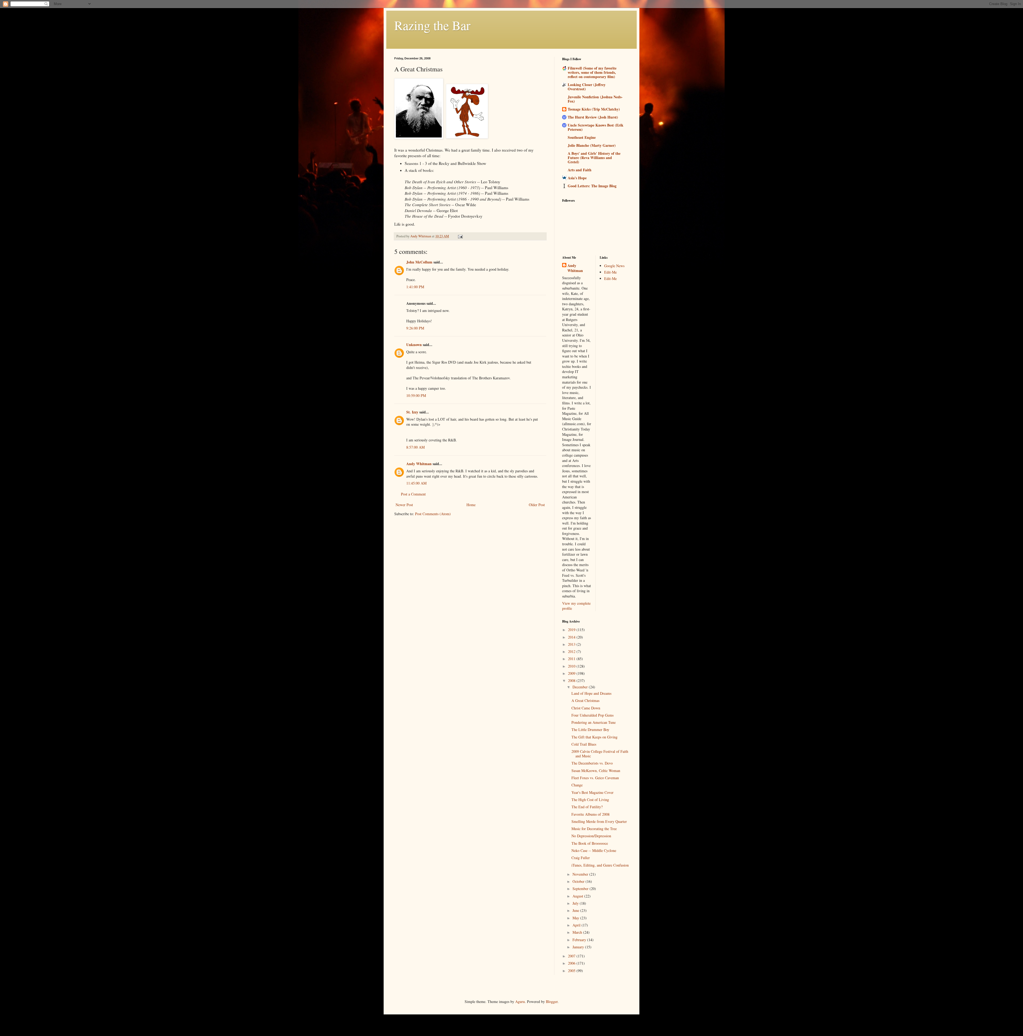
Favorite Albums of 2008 (590, 814)
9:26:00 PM (415, 328)
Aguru (520, 1001)
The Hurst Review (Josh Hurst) (593, 117)
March (578, 932)
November (581, 874)
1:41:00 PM (415, 286)
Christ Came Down (585, 707)
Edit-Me (610, 272)
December (581, 686)
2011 (572, 658)
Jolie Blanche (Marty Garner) (592, 145)
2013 (572, 644)
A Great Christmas (585, 700)
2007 (572, 955)
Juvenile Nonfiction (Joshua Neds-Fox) (595, 99)
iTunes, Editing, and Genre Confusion (600, 865)
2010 (572, 666)
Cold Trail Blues (583, 744)
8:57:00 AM (415, 447)
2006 (572, 963)
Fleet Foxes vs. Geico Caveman (595, 777)
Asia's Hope (577, 178)
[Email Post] (460, 236)
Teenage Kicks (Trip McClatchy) (594, 109)
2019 (572, 629)
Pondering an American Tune (593, 722)
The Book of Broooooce (589, 843)
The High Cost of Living (590, 799)
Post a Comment (413, 494)
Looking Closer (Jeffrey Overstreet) (587, 87)
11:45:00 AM (416, 483)
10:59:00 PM (416, 395)
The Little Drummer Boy (590, 729)
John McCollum (419, 262)
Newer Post (404, 504)
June (576, 910)
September (581, 888)
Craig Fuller (580, 857)
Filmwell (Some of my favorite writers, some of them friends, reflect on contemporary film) (592, 72)
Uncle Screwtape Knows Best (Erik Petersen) (595, 127)
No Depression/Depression (591, 835)
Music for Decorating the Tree (594, 828)
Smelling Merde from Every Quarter (599, 821)
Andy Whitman (419, 463)
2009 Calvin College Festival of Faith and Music (599, 753)
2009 (572, 673)
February (580, 939)
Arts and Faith (579, 170)
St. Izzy (412, 412)
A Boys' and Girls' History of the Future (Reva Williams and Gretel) (594, 158)
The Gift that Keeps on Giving (594, 737)
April (577, 925)
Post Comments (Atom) (433, 513)
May (576, 917)
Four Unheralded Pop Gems (592, 715)
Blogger (552, 1001)
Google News (614, 265)
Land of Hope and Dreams (591, 693)
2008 (572, 680)
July (576, 903)
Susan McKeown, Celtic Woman (595, 770)
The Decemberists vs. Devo (592, 763)
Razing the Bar (432, 25)
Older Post (537, 504)
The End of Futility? (587, 806)
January (579, 946)
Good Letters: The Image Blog (592, 186)
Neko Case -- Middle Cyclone (593, 850)
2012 (572, 651)
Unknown (414, 344)
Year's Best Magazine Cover (592, 792)
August (578, 896)
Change (577, 784)
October (579, 881)
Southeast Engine (582, 137)
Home (471, 504)
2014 (572, 637)
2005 (572, 970)
